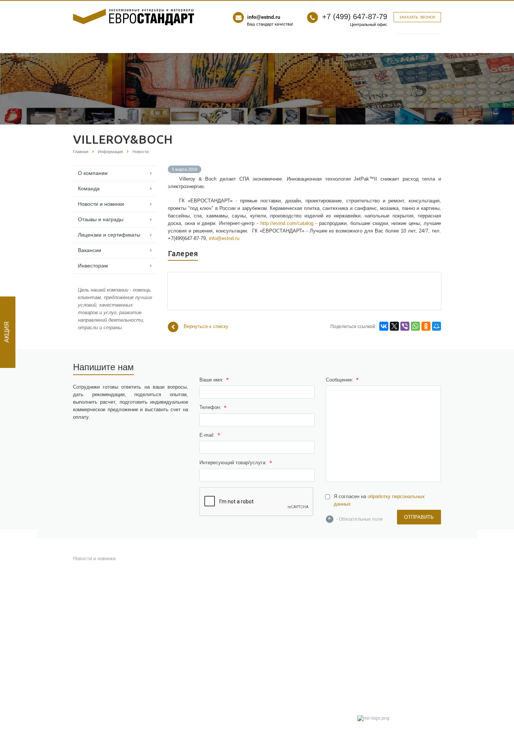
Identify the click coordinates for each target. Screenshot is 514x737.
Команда (89, 188)
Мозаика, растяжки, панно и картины (209, 567)
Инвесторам (93, 266)
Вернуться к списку (206, 326)
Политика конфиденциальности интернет (393, 698)
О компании (93, 173)
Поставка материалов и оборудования (289, 561)
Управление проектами (289, 597)
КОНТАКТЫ (369, 558)
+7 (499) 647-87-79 (354, 16)
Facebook (366, 600)
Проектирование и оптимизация (298, 625)
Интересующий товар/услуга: (235, 463)
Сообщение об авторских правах (394, 654)
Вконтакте (386, 600)
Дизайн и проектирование (292, 549)
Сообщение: (342, 380)
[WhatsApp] (415, 326)
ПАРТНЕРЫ (370, 549)
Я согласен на (379, 500)
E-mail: (209, 435)
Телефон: (213, 408)
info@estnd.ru (263, 17)
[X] (394, 326)
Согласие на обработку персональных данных (383, 666)
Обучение (274, 658)
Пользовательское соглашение (393, 632)
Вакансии (89, 250)
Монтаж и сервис (282, 634)
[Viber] (404, 326)
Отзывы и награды (100, 219)
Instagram (406, 600)
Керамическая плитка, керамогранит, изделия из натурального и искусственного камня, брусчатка (204, 549)
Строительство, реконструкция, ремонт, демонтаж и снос (299, 576)
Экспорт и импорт (283, 606)
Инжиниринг (276, 540)
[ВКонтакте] (383, 326)
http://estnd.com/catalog (286, 223)
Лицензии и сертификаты (109, 235)
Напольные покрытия (192, 609)
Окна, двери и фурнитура (197, 600)
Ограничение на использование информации (393, 643)
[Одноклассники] (425, 326)
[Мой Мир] (436, 326)
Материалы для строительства (203, 619)
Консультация (278, 615)
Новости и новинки (101, 204)
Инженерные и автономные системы (304, 588)
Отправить (419, 517)
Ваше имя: (214, 380)
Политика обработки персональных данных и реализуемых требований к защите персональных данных (397, 682)
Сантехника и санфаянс (195, 576)
